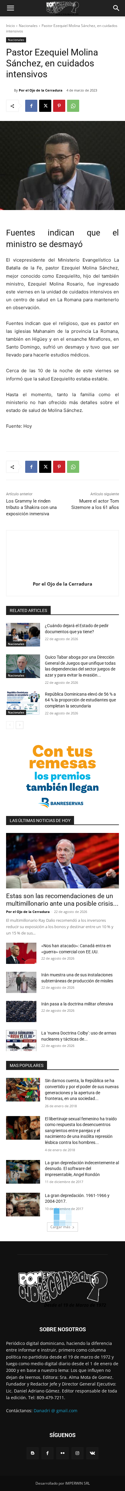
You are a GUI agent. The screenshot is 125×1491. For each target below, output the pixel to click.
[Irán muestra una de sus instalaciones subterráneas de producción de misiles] (21, 982)
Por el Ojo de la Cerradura (40, 90)
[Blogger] (33, 1453)
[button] (10, 8)
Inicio (10, 25)
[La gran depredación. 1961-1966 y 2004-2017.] (23, 1204)
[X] (45, 106)
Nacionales (28, 25)
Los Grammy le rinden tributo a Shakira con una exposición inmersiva (31, 507)
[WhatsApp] (73, 106)
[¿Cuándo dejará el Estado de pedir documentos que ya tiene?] (23, 635)
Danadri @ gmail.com (55, 1410)
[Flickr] (62, 1453)
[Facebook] (31, 106)
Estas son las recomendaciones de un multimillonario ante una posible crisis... (62, 899)
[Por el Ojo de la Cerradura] (10, 90)
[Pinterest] (59, 106)
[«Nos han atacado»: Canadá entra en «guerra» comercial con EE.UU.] (21, 953)
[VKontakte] (92, 1453)
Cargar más (60, 1226)
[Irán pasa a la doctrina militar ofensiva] (21, 1011)
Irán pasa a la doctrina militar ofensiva (77, 1003)
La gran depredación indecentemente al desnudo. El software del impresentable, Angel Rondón (82, 1168)
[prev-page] (10, 725)
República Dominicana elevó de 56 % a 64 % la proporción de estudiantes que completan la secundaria (80, 700)
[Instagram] (77, 1453)
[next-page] (19, 725)
